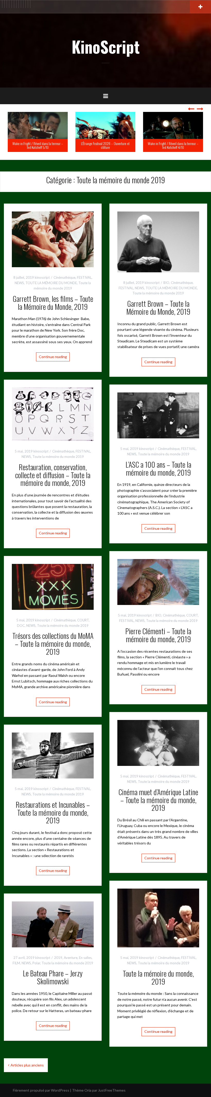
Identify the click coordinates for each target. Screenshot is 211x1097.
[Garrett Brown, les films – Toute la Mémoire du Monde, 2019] (53, 239)
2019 (58, 958)
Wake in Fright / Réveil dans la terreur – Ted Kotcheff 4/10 (173, 145)
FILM (16, 963)
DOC (21, 625)
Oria (87, 1090)
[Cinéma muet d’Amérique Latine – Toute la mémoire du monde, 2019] (158, 742)
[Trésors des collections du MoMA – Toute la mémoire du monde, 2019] (53, 586)
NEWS (19, 283)
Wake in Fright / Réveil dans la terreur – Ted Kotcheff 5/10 (37, 145)
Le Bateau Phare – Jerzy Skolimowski (53, 977)
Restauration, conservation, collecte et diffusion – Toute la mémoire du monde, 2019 (52, 475)
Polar (36, 963)
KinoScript (106, 46)
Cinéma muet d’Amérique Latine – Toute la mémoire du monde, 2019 (158, 800)
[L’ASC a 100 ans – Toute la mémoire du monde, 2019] (158, 415)
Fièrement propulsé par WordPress (41, 1090)
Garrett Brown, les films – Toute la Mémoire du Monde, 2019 (53, 302)
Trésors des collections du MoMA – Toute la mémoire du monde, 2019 (52, 643)
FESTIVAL (84, 277)
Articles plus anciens (27, 1065)
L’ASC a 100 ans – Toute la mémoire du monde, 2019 (158, 468)
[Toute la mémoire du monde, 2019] (158, 917)
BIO (166, 283)
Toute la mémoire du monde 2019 (158, 293)
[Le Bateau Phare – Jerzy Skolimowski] (53, 924)
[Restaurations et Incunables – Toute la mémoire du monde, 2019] (53, 755)
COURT (192, 615)
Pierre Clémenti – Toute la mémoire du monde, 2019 (158, 635)
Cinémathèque (64, 277)
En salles (85, 958)
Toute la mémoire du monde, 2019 (158, 977)
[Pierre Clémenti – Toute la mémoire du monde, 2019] (158, 581)
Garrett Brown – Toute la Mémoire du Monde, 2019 (158, 307)
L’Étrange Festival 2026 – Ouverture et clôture (105, 145)
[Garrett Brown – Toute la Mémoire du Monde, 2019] (158, 241)
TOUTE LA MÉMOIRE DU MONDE (51, 283)
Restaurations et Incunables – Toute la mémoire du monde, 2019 (53, 812)
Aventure (70, 958)
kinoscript (42, 277)
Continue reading (53, 356)
